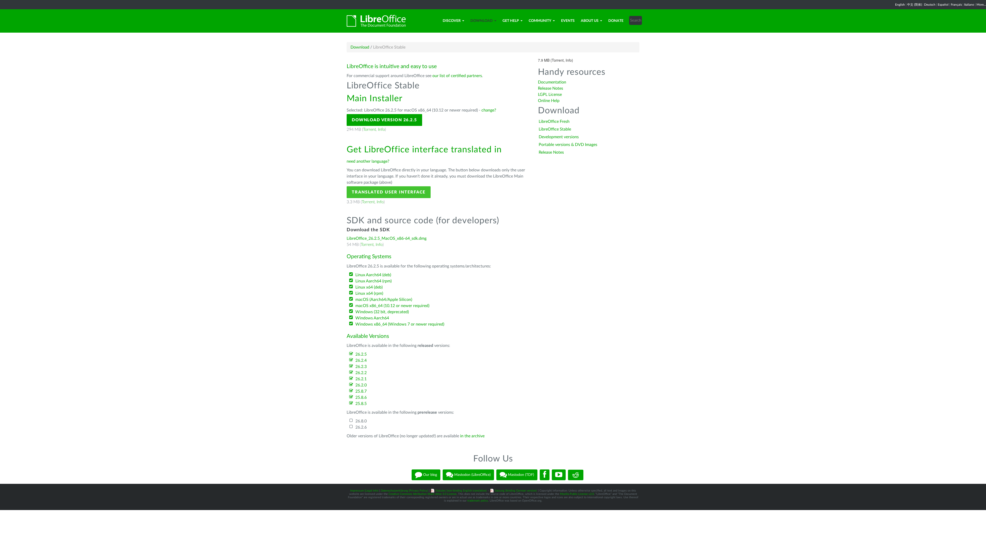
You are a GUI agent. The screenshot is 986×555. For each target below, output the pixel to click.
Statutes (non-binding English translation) (461, 490)
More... (981, 4)
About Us (590, 21)
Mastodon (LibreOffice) (472, 475)
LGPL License (550, 94)
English (900, 4)
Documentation (552, 82)
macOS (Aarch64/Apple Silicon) (383, 300)
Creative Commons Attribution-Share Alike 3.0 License (422, 494)
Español (943, 4)
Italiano (969, 4)
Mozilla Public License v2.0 (577, 494)
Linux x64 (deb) (369, 287)
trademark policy (477, 500)
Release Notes (550, 88)
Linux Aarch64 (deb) (373, 275)
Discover (452, 21)
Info (381, 129)
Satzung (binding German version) (516, 490)
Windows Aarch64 (372, 318)
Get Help (511, 21)
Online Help (549, 101)
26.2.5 (361, 354)
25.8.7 (361, 391)
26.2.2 (361, 373)
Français (956, 4)
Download (481, 21)
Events (568, 21)
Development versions (559, 137)
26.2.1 (361, 379)
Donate (615, 21)
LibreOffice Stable (555, 129)
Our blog (429, 475)
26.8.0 (361, 421)
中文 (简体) (914, 4)
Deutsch (929, 4)
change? (488, 110)
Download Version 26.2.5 (384, 120)
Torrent (369, 129)
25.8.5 (361, 404)
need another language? (368, 161)
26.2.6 (361, 427)
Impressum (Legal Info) (364, 490)
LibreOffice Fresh (554, 121)
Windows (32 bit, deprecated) (382, 312)
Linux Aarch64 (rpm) (373, 281)
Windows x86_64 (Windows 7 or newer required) (399, 324)
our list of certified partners (457, 76)
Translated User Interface (388, 192)
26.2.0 (361, 385)
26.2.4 (361, 360)
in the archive (472, 436)
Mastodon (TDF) (520, 475)
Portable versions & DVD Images (568, 145)
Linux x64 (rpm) (369, 293)
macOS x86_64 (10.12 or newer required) (392, 306)
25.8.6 (361, 397)
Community (540, 21)
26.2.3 (361, 367)
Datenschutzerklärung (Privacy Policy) (404, 490)
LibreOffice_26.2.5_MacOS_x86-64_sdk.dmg (386, 238)
